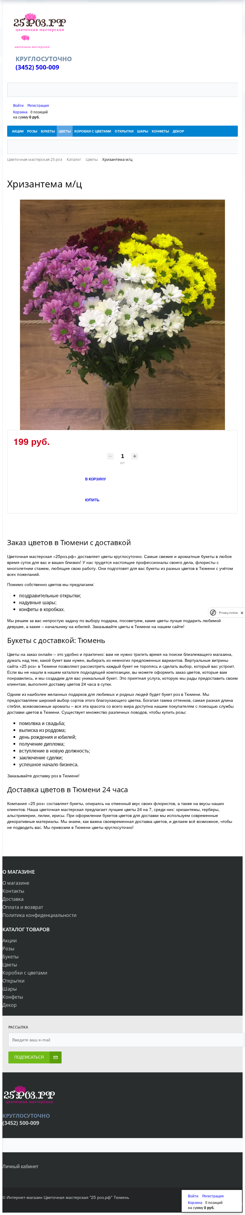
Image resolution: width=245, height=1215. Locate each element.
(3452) (26, 67)
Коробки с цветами (24, 972)
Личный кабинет (20, 1166)
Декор (9, 1005)
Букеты (10, 956)
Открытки (13, 980)
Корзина (20, 111)
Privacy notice (228, 612)
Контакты (13, 891)
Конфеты (12, 997)
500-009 (47, 67)
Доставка (13, 899)
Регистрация (38, 105)
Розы (8, 948)
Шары (9, 989)
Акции (9, 940)
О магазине (15, 883)
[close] (242, 612)
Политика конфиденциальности (39, 915)
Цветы (9, 964)
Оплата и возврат (22, 907)
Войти (18, 105)
